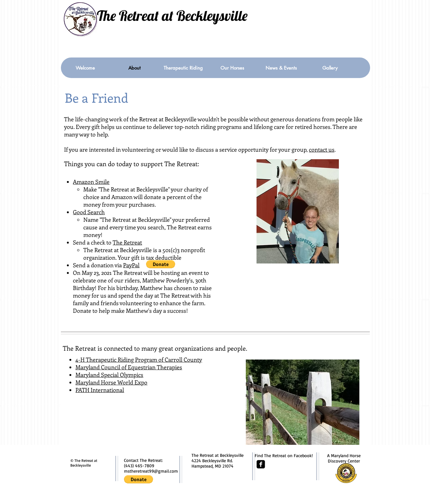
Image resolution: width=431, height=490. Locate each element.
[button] (160, 264)
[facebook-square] (261, 464)
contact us (321, 149)
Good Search (89, 212)
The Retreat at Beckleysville (172, 15)
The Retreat (127, 242)
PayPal (131, 265)
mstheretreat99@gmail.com (151, 471)
